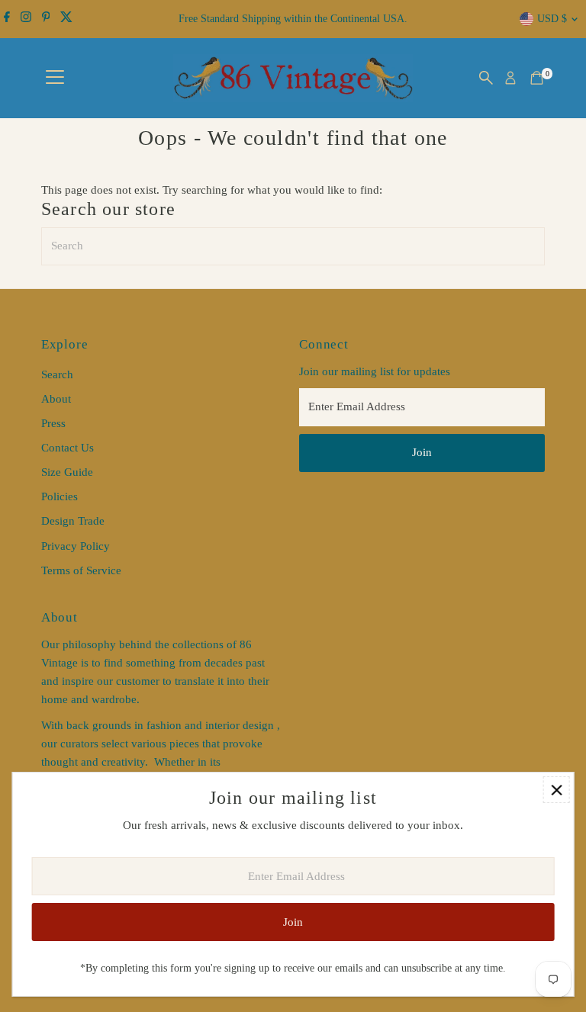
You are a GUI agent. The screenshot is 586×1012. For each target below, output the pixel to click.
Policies (59, 496)
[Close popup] (556, 789)
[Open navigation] (55, 78)
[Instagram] (26, 19)
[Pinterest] (46, 19)
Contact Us (67, 448)
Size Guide (67, 472)
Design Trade (73, 521)
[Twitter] (66, 19)
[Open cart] (537, 78)
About (56, 399)
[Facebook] (7, 19)
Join (422, 452)
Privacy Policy (75, 546)
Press (53, 423)
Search (57, 374)
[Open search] (486, 78)
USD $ (552, 18)
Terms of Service (81, 570)
